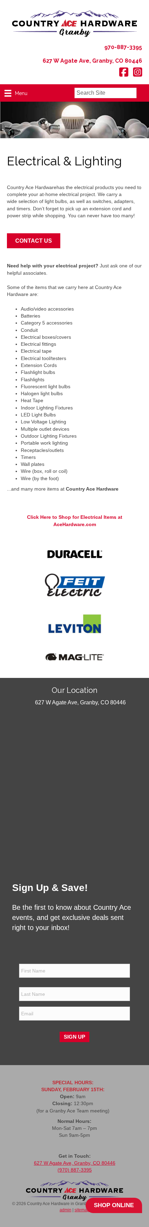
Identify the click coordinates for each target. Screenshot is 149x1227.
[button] (143, 93)
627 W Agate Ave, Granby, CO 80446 (74, 1163)
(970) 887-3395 (75, 1170)
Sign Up (74, 1037)
